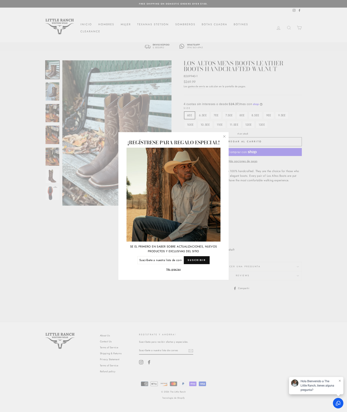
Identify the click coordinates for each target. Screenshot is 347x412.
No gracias (173, 269)
